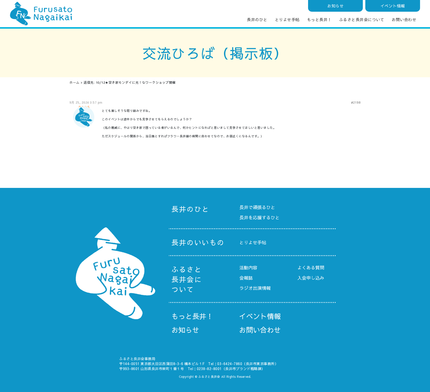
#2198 (356, 102)
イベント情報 (392, 5)
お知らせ (335, 5)
